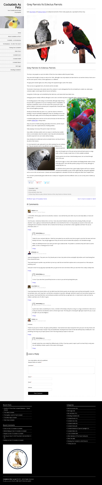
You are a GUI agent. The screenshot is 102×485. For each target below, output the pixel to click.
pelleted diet (35, 120)
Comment (31, 365)
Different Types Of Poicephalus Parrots (37, 199)
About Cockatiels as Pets (14, 36)
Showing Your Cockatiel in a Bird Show (77, 441)
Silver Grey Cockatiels (9, 420)
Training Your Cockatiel (14, 47)
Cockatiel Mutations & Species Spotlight (77, 428)
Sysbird (29, 481)
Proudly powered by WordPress (9, 481)
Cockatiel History (72, 426)
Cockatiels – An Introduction (14, 40)
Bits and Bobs (32, 192)
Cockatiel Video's (72, 431)
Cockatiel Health (17, 58)
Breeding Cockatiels (15, 69)
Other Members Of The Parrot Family (77, 436)
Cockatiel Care (16, 55)
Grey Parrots (33, 12)
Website (30, 387)
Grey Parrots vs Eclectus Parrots (63, 194)
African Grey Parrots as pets (36, 194)
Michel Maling (32, 190)
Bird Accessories (71, 408)
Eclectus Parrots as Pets (49, 194)
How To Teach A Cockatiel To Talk (86, 199)
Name (30, 377)
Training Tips (71, 443)
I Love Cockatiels (72, 433)
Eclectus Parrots (42, 12)
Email (30, 382)
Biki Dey (6, 436)
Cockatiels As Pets (12, 5)
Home (19, 32)
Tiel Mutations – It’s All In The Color (11, 44)
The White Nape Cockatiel (10, 417)
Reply (30, 229)
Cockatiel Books (71, 418)
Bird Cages (18, 66)
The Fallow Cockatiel (9, 412)
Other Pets (17, 51)
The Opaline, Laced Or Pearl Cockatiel (13, 415)
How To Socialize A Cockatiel (15, 428)
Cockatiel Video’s (17, 62)
